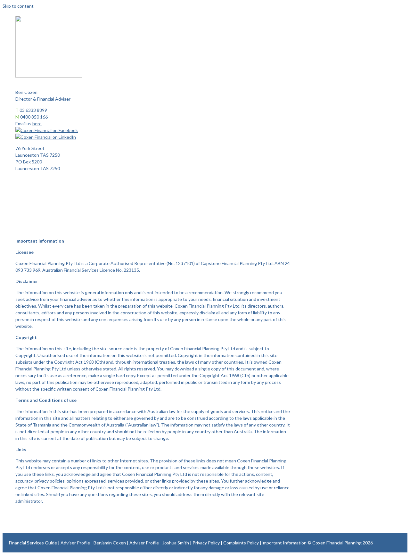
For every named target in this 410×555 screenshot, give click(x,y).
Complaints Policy (241, 542)
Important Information (284, 542)
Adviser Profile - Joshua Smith (159, 542)
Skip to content (18, 6)
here (37, 123)
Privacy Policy (207, 542)
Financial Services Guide (33, 542)
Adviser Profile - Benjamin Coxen (93, 542)
